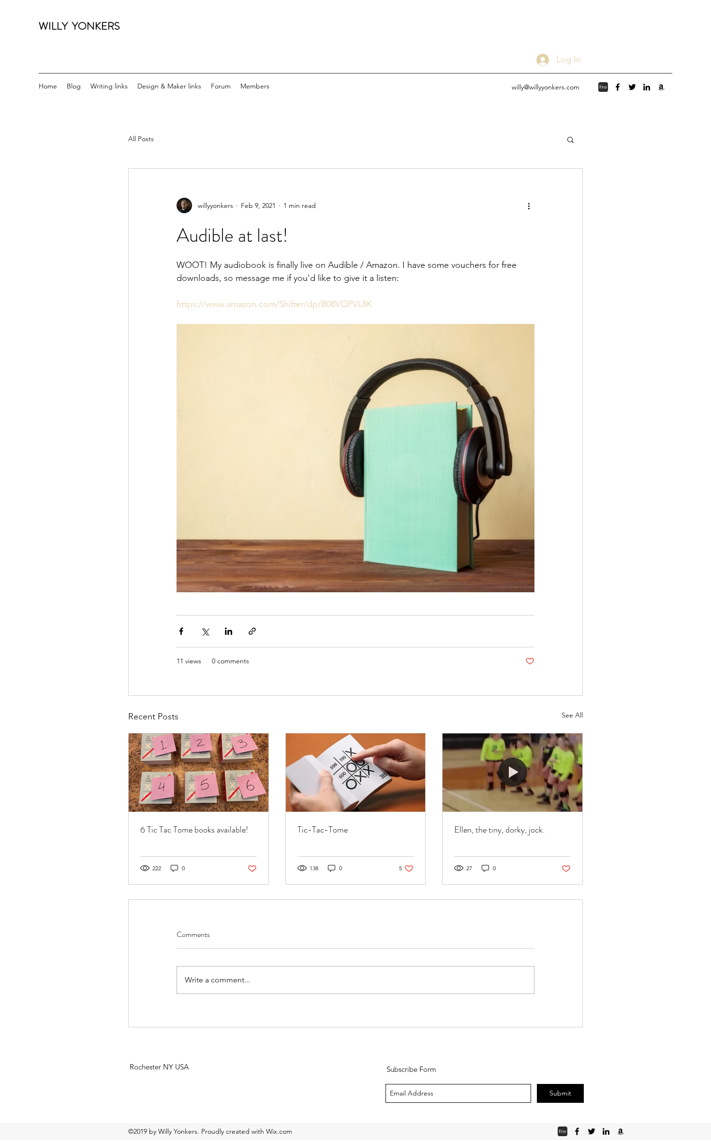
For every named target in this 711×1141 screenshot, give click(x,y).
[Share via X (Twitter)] (204, 631)
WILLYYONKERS (79, 25)
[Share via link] (252, 631)
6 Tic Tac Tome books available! (194, 829)
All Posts (141, 138)
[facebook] (617, 87)
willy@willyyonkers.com (545, 87)
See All (572, 715)
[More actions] (528, 205)
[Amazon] (661, 87)
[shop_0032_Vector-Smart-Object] (603, 87)
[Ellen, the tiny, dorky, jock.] (512, 772)
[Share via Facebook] (181, 631)
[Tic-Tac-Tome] (356, 772)
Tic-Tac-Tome (322, 829)
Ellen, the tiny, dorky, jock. (499, 829)
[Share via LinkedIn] (228, 631)
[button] (570, 139)
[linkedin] (647, 87)
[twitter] (632, 87)
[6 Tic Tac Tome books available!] (198, 772)
